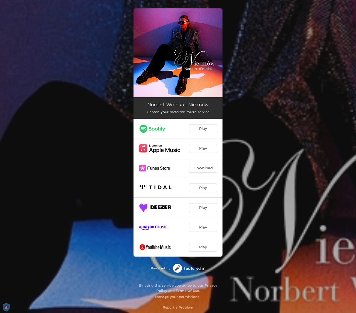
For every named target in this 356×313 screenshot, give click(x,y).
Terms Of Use (187, 291)
